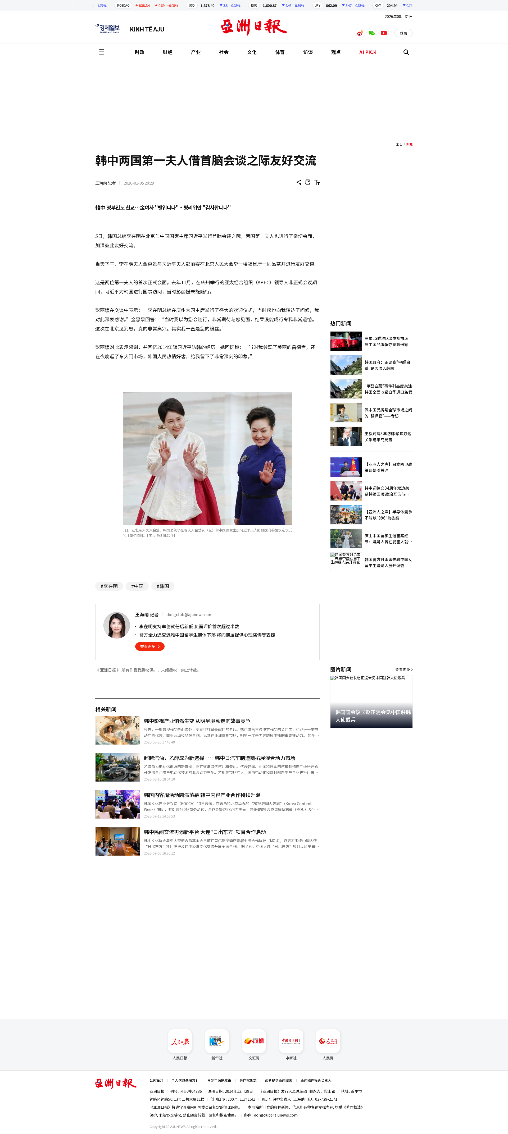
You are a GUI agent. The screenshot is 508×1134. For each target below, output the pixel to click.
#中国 (137, 585)
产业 (196, 51)
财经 (168, 51)
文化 (252, 51)
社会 (224, 51)
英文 (110, 28)
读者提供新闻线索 (278, 1080)
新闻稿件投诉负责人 (316, 1080)
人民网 (328, 1057)
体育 (280, 51)
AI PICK (368, 51)
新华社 (217, 1057)
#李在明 (109, 585)
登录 (403, 33)
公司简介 (156, 1080)
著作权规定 (248, 1080)
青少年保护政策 (219, 1080)
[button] (399, 734)
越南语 (149, 28)
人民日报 (180, 1057)
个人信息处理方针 (185, 1080)
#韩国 (163, 585)
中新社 (291, 1057)
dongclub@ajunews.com (276, 1115)
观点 (336, 51)
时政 (139, 51)
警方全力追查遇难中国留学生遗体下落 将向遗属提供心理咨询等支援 (207, 634)
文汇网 (254, 1057)
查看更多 (147, 646)
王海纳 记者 (105, 183)
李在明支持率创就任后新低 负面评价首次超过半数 (189, 626)
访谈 (308, 51)
